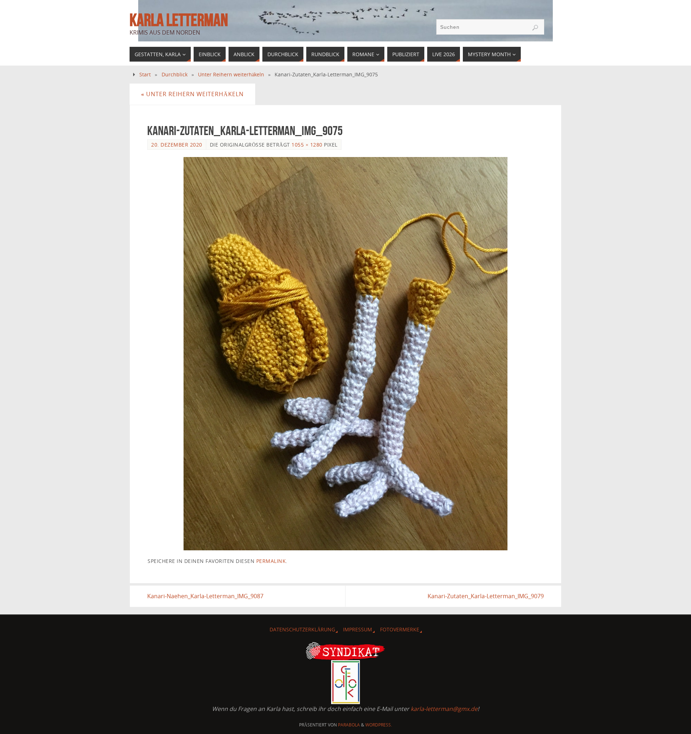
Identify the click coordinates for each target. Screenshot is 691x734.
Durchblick (175, 74)
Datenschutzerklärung (302, 629)
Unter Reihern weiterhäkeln (231, 74)
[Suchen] (535, 27)
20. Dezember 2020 (176, 144)
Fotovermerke (399, 629)
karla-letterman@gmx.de (444, 709)
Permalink (271, 561)
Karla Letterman (179, 20)
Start (145, 74)
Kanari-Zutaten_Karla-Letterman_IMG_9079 (486, 596)
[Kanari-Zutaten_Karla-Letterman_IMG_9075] (345, 353)
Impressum (357, 629)
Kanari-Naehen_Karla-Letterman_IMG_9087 (205, 596)
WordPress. (378, 725)
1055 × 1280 (307, 144)
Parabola (349, 725)
